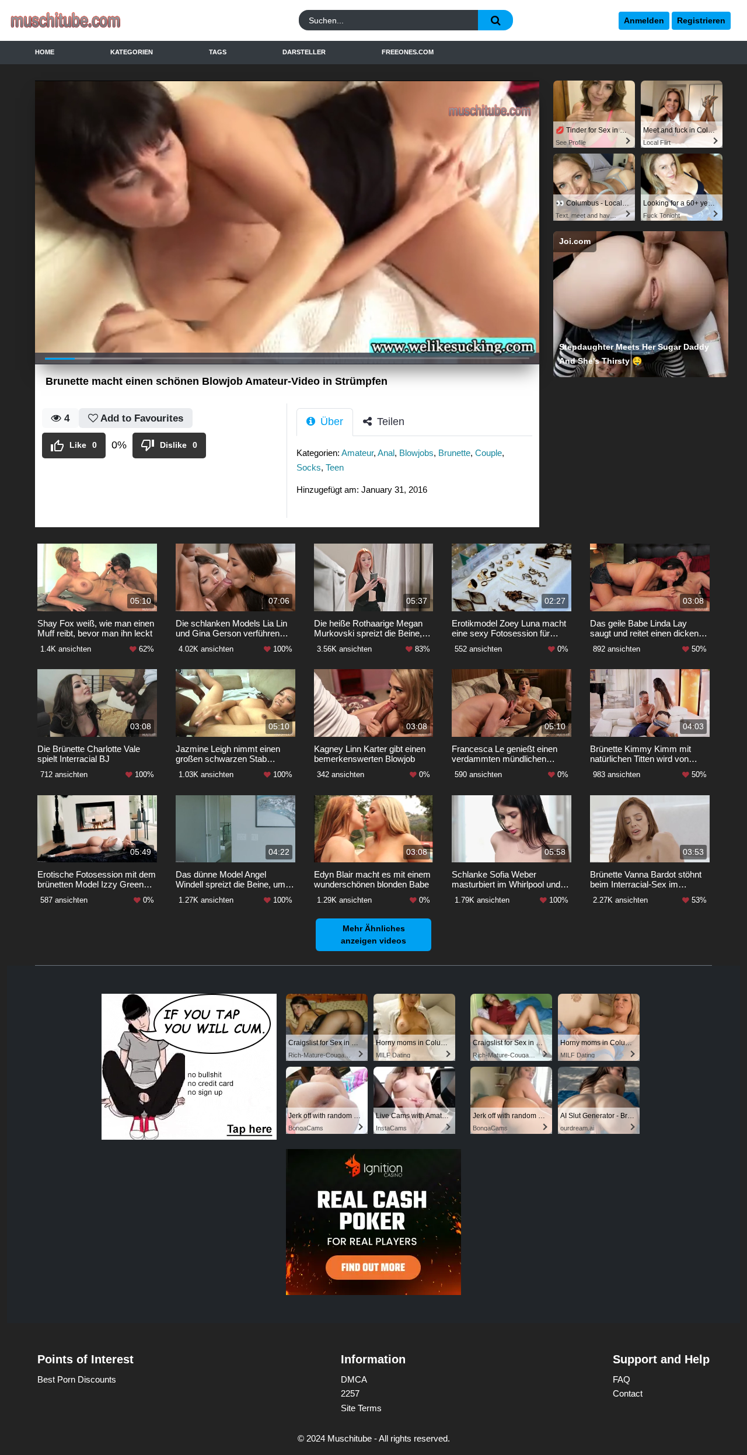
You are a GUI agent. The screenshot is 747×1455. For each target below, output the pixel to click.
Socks (308, 467)
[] (495, 20)
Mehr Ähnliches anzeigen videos (373, 934)
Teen (335, 467)
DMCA (354, 1379)
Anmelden (644, 20)
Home (44, 51)
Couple (488, 453)
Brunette (454, 453)
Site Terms (361, 1408)
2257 (350, 1393)
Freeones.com (408, 51)
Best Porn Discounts (76, 1379)
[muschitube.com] (98, 20)
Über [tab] (330, 421)
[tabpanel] (417, 475)
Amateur (357, 453)
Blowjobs (416, 453)
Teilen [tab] (389, 421)
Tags (217, 51)
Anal (386, 453)
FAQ (621, 1379)
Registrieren (701, 20)
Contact (628, 1393)
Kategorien (131, 51)
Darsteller (304, 51)
